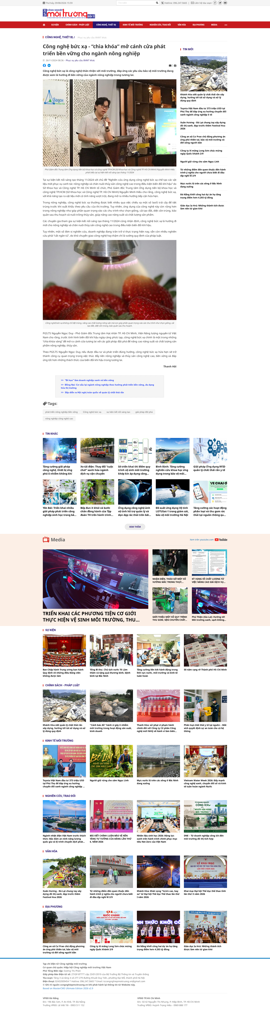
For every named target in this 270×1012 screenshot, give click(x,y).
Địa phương (198, 24)
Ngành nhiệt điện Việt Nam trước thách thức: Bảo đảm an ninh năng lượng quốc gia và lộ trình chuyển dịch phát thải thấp (64, 838)
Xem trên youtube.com (202, 539)
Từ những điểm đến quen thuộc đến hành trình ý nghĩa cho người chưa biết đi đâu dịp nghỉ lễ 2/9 (203, 172)
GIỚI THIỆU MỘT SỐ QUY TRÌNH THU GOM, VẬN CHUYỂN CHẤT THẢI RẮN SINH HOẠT (169, 618)
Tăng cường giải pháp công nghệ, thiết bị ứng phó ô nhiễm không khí (57, 470)
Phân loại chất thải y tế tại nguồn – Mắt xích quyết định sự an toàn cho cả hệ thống (205, 728)
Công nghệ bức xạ (92, 412)
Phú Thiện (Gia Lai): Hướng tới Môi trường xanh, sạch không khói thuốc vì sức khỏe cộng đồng (208, 618)
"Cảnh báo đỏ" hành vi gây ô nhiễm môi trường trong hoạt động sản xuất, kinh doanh (111, 728)
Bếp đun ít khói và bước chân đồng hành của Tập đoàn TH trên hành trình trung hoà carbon (95, 511)
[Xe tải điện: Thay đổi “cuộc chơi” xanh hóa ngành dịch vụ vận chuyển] (97, 450)
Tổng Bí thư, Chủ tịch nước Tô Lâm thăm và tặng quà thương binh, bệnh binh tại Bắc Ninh (110, 672)
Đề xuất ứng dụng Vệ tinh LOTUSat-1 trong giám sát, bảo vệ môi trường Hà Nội (172, 511)
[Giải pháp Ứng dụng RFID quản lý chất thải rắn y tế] (210, 450)
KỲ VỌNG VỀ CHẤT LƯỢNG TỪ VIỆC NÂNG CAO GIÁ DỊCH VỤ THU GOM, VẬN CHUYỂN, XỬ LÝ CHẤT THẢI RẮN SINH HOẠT (209, 580)
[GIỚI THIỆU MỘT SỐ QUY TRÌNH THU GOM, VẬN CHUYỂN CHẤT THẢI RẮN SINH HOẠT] (170, 600)
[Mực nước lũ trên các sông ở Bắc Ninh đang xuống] (158, 761)
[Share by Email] (170, 65)
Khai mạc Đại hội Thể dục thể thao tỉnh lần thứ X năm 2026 (205, 892)
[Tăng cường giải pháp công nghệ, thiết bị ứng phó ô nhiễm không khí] (60, 450)
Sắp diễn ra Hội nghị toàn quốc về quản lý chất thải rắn (94, 392)
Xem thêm (135, 526)
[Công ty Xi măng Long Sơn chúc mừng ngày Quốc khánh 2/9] (111, 927)
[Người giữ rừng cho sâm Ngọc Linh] (111, 761)
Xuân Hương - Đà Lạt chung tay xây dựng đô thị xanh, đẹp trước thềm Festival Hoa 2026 (202, 125)
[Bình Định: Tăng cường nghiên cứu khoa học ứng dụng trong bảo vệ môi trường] (173, 450)
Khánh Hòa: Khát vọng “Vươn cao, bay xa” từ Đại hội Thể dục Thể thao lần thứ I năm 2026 (158, 894)
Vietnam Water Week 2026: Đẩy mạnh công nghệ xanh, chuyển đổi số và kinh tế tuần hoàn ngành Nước (205, 783)
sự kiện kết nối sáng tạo (118, 412)
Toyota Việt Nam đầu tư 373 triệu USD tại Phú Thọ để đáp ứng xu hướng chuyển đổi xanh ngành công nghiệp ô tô (203, 111)
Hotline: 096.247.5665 (176, 2)
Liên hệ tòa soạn (203, 2)
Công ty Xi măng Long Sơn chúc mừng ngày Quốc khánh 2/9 (201, 152)
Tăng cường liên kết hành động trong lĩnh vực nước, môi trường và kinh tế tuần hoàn (157, 672)
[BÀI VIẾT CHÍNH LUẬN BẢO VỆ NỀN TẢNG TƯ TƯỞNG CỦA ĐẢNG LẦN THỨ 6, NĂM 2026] (111, 816)
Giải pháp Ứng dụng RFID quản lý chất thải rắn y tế (209, 468)
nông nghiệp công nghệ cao (59, 418)
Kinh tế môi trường (133, 24)
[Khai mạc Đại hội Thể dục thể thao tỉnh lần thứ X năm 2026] (205, 872)
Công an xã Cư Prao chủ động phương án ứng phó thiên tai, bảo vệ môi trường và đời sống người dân (202, 139)
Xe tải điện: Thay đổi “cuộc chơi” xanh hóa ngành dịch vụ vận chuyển (96, 470)
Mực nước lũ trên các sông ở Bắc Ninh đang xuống (201, 185)
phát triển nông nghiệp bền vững (61, 412)
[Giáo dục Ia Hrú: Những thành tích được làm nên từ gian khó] (205, 927)
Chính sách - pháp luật (62, 685)
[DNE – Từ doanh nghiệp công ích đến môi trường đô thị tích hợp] (205, 816)
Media (214, 24)
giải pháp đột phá (144, 412)
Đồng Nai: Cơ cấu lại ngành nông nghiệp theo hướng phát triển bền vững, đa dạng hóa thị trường (107, 386)
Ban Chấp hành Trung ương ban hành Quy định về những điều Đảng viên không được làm (63, 672)
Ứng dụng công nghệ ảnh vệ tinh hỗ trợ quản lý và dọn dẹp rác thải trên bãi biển (134, 511)
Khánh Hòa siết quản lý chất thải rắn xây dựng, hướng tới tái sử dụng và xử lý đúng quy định (202, 97)
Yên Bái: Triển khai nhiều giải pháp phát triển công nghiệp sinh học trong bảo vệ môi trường (59, 511)
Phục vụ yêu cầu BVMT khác (92, 37)
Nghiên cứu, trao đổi (160, 24)
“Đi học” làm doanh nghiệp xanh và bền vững (89, 380)
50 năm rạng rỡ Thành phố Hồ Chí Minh (205, 669)
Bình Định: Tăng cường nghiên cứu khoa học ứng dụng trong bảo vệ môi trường (172, 470)
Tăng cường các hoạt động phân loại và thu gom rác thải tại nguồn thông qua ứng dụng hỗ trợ (210, 511)
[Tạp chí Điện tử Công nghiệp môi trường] (69, 13)
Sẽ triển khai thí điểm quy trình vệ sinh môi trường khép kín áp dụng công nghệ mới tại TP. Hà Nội (134, 470)
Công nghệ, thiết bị (106, 24)
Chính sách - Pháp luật (77, 24)
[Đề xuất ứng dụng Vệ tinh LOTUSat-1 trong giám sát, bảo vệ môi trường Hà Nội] (173, 492)
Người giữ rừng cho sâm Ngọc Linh (199, 161)
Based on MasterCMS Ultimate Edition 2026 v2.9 (68, 988)
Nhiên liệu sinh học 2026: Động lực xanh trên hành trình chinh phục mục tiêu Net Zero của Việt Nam (157, 838)
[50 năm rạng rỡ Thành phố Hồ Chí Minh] (205, 650)
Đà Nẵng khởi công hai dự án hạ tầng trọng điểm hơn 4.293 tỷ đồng (200, 196)
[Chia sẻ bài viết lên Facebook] (44, 65)
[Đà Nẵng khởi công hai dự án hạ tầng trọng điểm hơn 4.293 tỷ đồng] (158, 927)
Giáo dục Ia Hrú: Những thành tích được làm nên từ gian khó (202, 207)
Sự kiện (55, 24)
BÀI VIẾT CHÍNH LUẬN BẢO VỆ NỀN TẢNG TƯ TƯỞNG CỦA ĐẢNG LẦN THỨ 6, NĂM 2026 (110, 838)
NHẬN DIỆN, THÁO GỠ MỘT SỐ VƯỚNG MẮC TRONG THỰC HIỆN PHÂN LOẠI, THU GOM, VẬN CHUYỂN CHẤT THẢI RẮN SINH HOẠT (169, 580)
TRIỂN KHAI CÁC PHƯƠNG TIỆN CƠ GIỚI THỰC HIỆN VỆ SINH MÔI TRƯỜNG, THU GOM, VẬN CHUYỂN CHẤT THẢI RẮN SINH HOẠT (90, 616)
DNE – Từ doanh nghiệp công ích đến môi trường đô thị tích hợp (204, 837)
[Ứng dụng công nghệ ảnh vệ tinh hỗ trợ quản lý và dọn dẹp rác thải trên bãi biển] (135, 492)
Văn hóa (182, 24)
